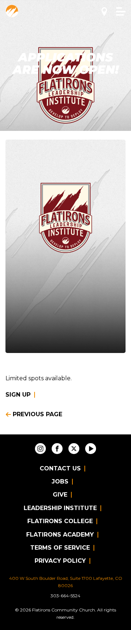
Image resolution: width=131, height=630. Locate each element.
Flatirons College (60, 521)
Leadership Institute (60, 508)
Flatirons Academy (60, 534)
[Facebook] (57, 448)
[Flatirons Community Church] (12, 10)
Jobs (60, 481)
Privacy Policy (60, 560)
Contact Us (60, 468)
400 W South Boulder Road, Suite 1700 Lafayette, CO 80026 (65, 581)
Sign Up (18, 394)
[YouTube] (90, 448)
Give (60, 494)
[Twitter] (73, 448)
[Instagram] (40, 448)
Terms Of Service (60, 547)
